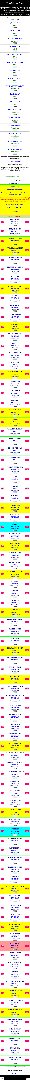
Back (2, 1078)
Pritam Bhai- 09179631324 (15, 174)
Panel (27, 221)
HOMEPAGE (15, 1073)
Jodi (3, 221)
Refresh (15, 27)
